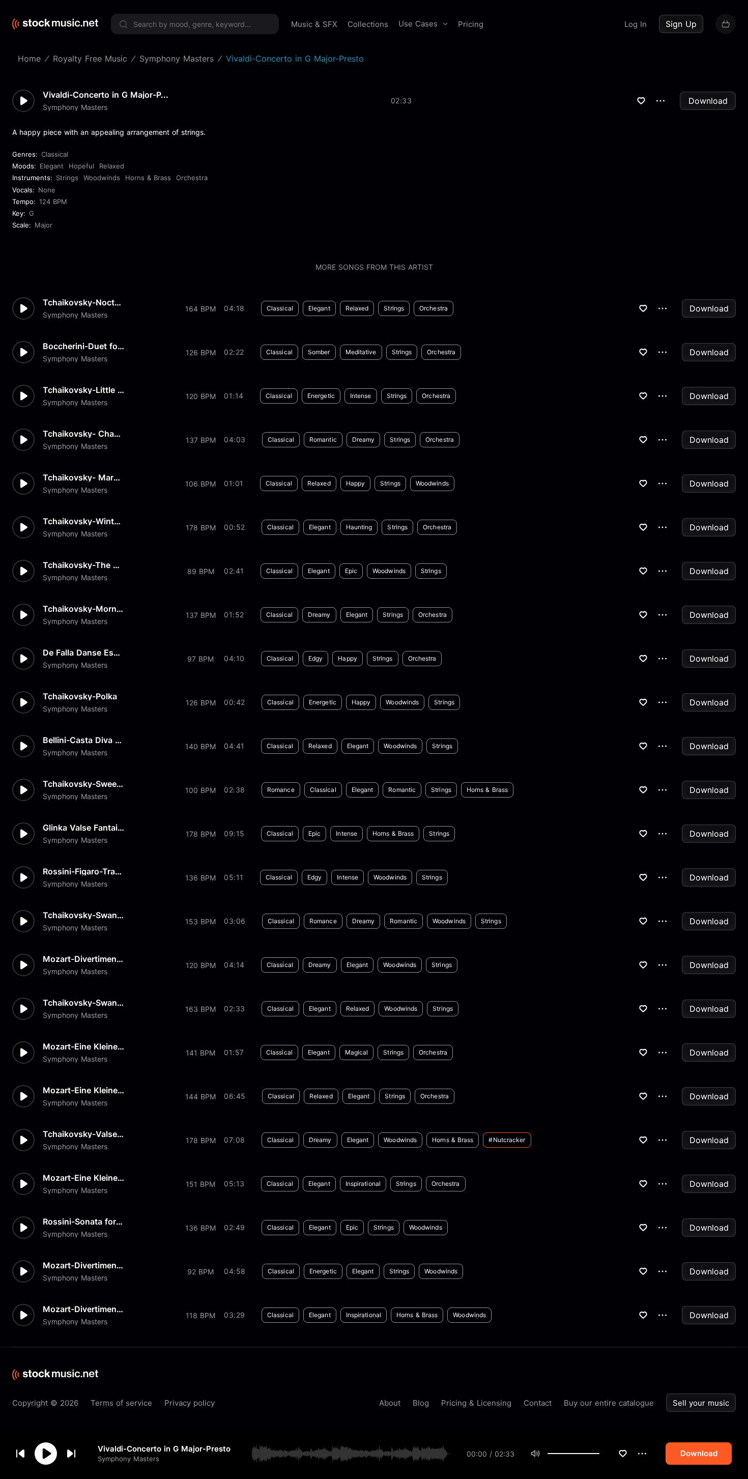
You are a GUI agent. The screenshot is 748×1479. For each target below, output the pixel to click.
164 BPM (200, 308)
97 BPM (200, 659)
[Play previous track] (20, 1453)
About (389, 1403)
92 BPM (200, 1271)
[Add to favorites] (623, 1453)
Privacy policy (189, 1403)
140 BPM (200, 746)
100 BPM (200, 790)
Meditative (361, 352)
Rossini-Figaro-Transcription (83, 871)
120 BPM (201, 396)
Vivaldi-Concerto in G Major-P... (105, 95)
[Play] (46, 1453)
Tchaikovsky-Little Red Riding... (83, 390)
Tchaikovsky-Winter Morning (83, 521)
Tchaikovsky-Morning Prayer (83, 609)
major (43, 225)
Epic (351, 571)
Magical (356, 1052)
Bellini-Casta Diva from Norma (83, 740)
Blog (421, 1403)
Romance (281, 789)
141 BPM (200, 1052)
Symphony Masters (128, 1459)
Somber (319, 352)
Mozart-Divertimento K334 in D (83, 1265)
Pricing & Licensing (476, 1403)
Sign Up (681, 24)
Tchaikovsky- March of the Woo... (83, 477)
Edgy (315, 658)
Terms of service (121, 1403)
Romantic (323, 439)
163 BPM (200, 1009)
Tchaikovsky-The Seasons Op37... (83, 565)
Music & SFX (314, 24)
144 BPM (200, 1096)
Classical (54, 154)
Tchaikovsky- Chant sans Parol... (83, 434)
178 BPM (201, 527)
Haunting (359, 527)
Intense (360, 396)
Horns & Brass (148, 178)
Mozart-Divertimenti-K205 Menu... (83, 1309)
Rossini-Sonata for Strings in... (83, 1221)
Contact (538, 1403)
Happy (355, 483)
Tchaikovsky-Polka (80, 696)
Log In (635, 24)
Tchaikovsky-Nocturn (83, 302)
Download (708, 101)
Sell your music (701, 1403)
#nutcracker (506, 1140)
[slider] (599, 1453)
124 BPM (53, 201)
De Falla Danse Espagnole (83, 652)
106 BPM (200, 483)
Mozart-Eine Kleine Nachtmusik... (83, 1046)
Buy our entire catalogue (609, 1403)
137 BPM (201, 440)
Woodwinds (101, 178)
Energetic (321, 396)
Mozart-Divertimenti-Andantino (83, 959)
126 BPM (201, 352)
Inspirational (363, 1183)
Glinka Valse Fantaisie (83, 827)
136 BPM (200, 877)
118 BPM (200, 1315)
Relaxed (111, 166)
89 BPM (200, 571)
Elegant (52, 166)
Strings (67, 178)
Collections (368, 24)
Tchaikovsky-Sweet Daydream (83, 784)
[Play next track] (71, 1453)
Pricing (470, 24)
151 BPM (200, 1184)
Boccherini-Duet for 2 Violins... (83, 346)
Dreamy (363, 439)
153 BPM (200, 921)
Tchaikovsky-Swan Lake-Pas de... (83, 915)
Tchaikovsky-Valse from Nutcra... (83, 1134)
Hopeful (81, 166)
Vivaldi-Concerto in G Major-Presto (164, 1449)
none (46, 190)
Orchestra (192, 178)
